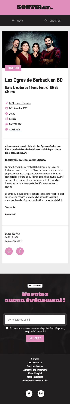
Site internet (14, 129)
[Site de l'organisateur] (9, 251)
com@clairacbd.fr (13, 241)
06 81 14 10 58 (11, 237)
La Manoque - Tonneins (20, 103)
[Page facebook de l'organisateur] (20, 251)
